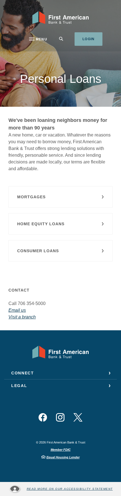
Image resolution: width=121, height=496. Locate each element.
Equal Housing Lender (63, 457)
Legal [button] (19, 385)
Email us (17, 310)
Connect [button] (22, 373)
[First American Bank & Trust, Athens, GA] (60, 17)
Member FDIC (61, 449)
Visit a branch (22, 317)
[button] (60, 197)
